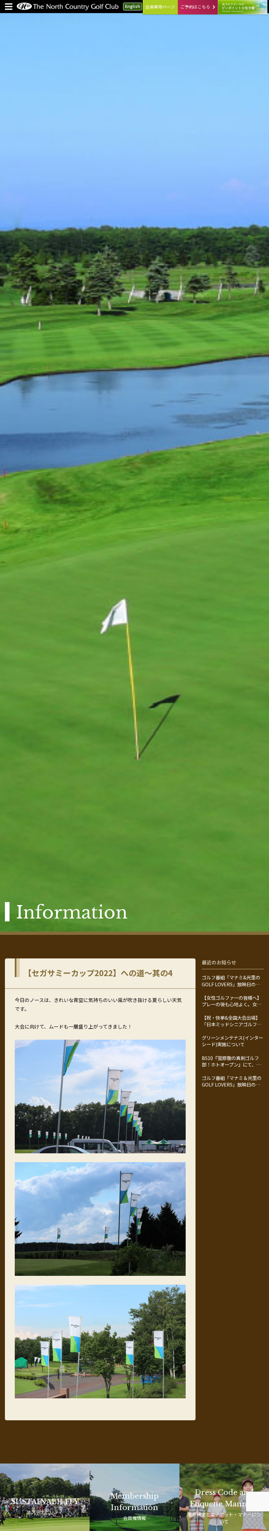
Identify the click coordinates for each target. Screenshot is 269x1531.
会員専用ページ (160, 7)
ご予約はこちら (195, 7)
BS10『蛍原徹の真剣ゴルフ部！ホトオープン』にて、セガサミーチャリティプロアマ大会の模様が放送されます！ (231, 1061)
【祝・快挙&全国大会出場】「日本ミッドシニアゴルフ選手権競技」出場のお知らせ (231, 1021)
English (132, 6)
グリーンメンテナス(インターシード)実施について (232, 1041)
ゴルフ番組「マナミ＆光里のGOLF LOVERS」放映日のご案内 (231, 1081)
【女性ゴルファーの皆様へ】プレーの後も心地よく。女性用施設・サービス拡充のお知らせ (231, 1001)
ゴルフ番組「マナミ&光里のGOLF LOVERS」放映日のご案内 (231, 980)
